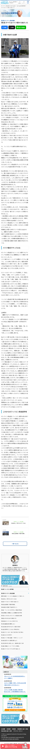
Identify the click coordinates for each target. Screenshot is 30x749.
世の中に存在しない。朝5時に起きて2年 (12, 643)
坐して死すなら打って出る (9, 599)
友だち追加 (21, 27)
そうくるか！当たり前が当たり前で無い (12, 632)
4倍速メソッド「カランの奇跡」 (10, 646)
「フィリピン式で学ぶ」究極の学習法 (11, 610)
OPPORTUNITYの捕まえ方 (8, 618)
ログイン (23, 3)
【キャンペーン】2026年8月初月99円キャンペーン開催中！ (14, 677)
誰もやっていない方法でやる (9, 621)
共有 (5, 27)
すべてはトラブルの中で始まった (10, 649)
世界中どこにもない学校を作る (10, 629)
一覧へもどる (15, 544)
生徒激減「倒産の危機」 (8, 604)
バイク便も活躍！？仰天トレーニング (11, 638)
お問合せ (19, 3)
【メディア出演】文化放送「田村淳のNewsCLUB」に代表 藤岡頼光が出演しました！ (15, 691)
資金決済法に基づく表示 (6, 731)
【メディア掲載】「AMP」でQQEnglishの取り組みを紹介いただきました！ (15, 684)
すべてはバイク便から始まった (9, 601)
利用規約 (14, 729)
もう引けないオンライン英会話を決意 (11, 615)
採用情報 (8, 729)
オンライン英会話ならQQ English (8, 6)
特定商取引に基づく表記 (22, 729)
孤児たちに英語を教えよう (9, 640)
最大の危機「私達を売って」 (9, 607)
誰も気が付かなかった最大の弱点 (10, 626)
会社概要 (3, 729)
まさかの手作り (6, 635)
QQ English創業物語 (21, 6)
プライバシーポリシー (18, 731)
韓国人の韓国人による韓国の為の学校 (11, 613)
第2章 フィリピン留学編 (7, 589)
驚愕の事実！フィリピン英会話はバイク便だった (12, 596)
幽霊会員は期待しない (8, 624)
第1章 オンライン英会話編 (7, 593)
